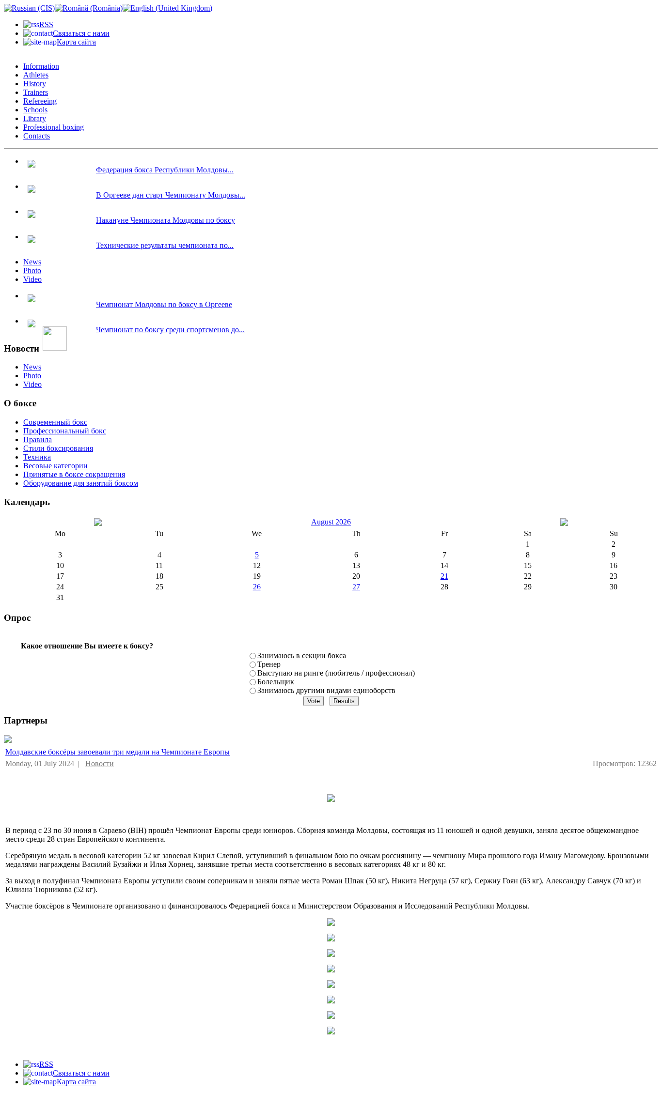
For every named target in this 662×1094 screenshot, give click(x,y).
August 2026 (331, 522)
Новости (99, 763)
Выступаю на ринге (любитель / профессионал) (336, 673)
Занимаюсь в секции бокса (301, 655)
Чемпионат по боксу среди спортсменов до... (170, 329)
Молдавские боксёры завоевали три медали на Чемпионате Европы (117, 752)
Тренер (269, 664)
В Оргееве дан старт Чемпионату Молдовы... (170, 195)
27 (356, 587)
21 (444, 576)
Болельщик (275, 682)
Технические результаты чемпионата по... (165, 245)
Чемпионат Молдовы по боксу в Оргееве (164, 304)
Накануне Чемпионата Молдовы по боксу (165, 220)
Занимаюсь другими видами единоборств (326, 690)
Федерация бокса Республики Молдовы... (165, 170)
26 (257, 587)
